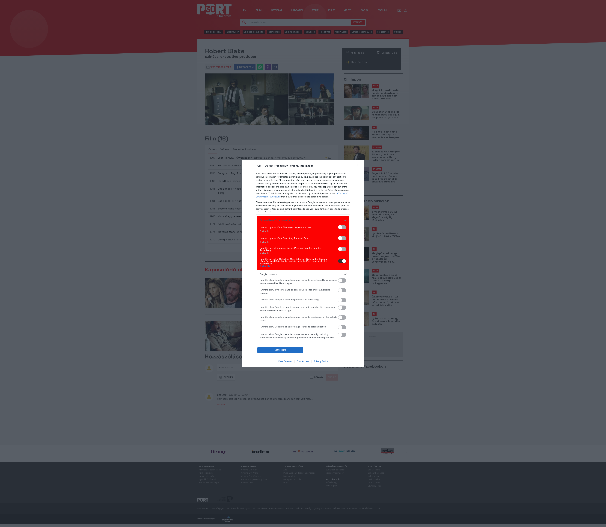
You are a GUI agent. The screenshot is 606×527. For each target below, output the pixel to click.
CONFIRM (280, 350)
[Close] (358, 166)
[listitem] (303, 220)
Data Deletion (285, 361)
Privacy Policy (321, 361)
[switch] (342, 227)
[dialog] (303, 263)
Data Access (303, 361)
